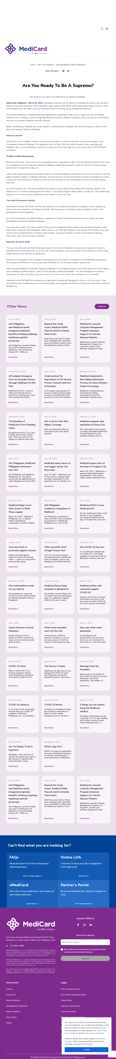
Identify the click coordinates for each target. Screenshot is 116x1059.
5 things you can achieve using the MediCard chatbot (92, 708)
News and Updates (46, 64)
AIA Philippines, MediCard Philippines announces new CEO (22, 466)
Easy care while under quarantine (91, 629)
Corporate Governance (70, 1006)
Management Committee (16, 1006)
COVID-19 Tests (17, 666)
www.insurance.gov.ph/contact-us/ (37, 955)
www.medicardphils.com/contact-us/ (24, 965)
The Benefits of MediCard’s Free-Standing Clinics (22, 425)
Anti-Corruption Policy (70, 989)
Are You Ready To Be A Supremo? (21, 748)
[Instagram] (84, 925)
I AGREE (87, 1050)
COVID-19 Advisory (19, 704)
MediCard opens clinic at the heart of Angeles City (93, 465)
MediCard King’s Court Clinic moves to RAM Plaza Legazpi (20, 508)
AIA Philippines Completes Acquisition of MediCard (57, 508)
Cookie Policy (101, 1030)
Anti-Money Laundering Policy (73, 994)
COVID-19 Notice (53, 704)
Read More (13, 357)
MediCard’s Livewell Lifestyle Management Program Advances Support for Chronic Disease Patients (91, 330)
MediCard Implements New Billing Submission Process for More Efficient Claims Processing (93, 381)
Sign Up (85, 958)
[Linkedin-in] (90, 925)
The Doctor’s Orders (54, 666)
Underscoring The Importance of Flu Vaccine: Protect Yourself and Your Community (57, 381)
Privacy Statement (71, 1033)
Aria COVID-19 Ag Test (92, 547)
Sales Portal (11, 1017)
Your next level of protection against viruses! (22, 549)
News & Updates (13, 1011)
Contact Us (11, 994)
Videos (9, 1023)
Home (32, 64)
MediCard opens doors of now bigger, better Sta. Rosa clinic (57, 466)
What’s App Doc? (53, 746)
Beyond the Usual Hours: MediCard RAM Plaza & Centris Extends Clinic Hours (56, 329)
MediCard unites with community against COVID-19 (91, 589)
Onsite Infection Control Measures (21, 629)
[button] (63, 70)
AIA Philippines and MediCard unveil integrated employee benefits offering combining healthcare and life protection (23, 332)
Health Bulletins (13, 1000)
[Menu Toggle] (107, 28)
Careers (9, 989)
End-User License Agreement (93, 1033)
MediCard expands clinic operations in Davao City (92, 423)
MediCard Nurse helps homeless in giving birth (56, 587)
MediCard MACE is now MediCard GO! (92, 507)
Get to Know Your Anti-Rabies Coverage (56, 423)
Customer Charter (68, 1011)
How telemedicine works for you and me (21, 587)
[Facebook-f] (78, 925)
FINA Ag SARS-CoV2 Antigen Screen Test (55, 549)
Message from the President (89, 668)
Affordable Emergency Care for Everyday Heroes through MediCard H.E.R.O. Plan (22, 381)
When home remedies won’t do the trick (55, 629)
